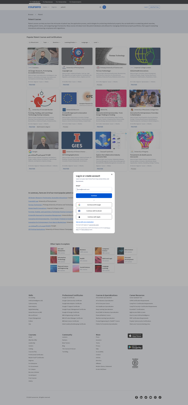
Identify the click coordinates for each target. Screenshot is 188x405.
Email (78, 186)
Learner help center (94, 225)
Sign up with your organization (85, 222)
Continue (94, 196)
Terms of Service (85, 229)
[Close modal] (112, 174)
